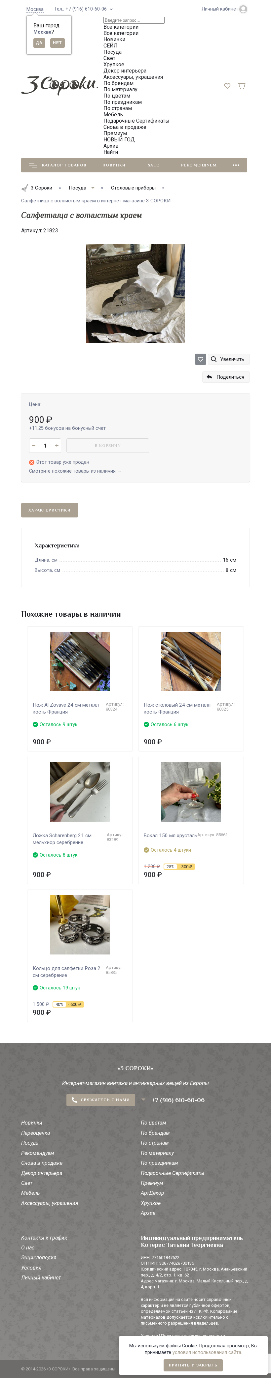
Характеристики (49, 510)
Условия (31, 1268)
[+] (57, 446)
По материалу (157, 1153)
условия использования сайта (207, 1352)
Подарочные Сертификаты (172, 1173)
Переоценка (35, 1133)
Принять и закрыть (193, 1365)
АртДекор (152, 1193)
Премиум (152, 1183)
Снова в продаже (41, 1163)
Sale (153, 165)
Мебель (30, 1193)
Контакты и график (44, 1238)
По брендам (155, 1133)
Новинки (114, 165)
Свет (26, 1183)
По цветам (153, 1123)
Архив (148, 1213)
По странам (155, 1143)
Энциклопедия (39, 1257)
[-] (33, 446)
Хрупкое (151, 1203)
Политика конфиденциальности (193, 1335)
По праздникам (159, 1163)
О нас (27, 1248)
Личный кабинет (41, 1278)
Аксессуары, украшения (49, 1203)
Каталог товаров (64, 165)
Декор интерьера (41, 1173)
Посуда (29, 1143)
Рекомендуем (199, 165)
